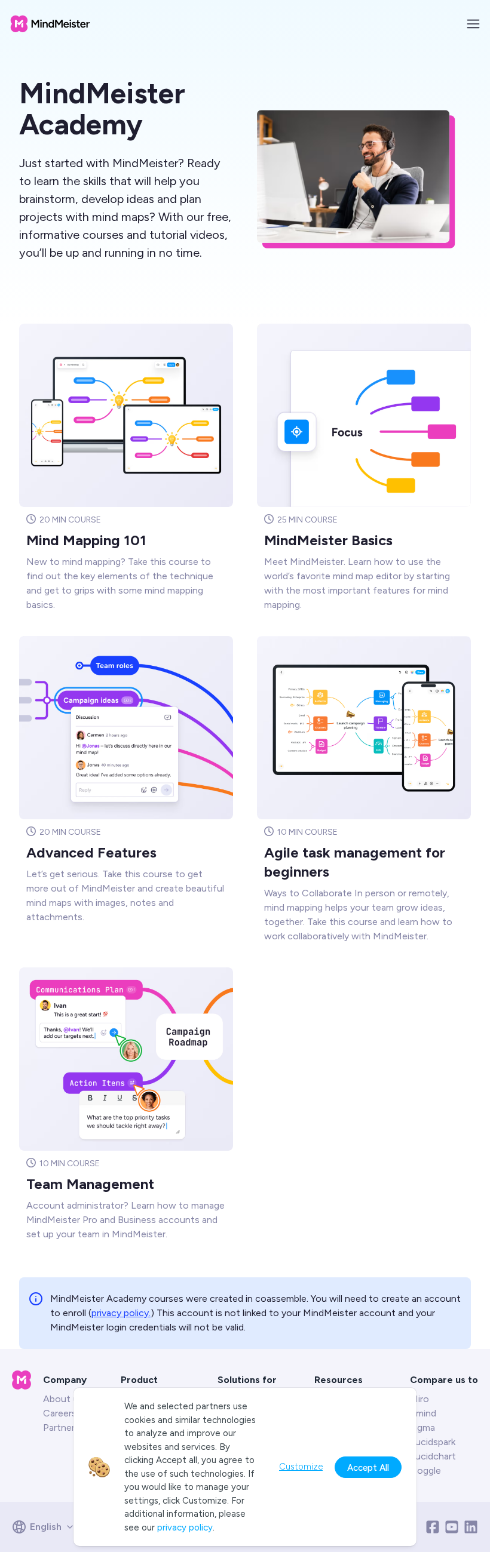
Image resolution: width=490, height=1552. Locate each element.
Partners (61, 1427)
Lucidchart (433, 1456)
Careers (59, 1413)
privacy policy (185, 1527)
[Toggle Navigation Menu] (473, 24)
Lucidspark (432, 1441)
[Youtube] (452, 1527)
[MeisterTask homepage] (50, 23)
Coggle (425, 1470)
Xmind (423, 1413)
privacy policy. (121, 1313)
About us (63, 1399)
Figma (422, 1427)
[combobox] (47, 1527)
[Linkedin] (471, 1527)
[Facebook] (432, 1527)
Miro (419, 1399)
